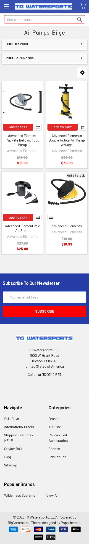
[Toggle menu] (6, 6)
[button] (82, 72)
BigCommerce (18, 522)
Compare (38, 127)
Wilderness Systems (19, 495)
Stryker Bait (13, 448)
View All (52, 495)
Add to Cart (18, 127)
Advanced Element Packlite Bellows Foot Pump (22, 140)
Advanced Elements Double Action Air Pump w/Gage (67, 140)
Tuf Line (55, 427)
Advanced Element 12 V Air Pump (22, 228)
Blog (7, 457)
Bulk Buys (11, 418)
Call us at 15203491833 (44, 374)
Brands (54, 418)
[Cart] (84, 6)
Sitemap (10, 465)
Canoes (54, 448)
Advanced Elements (67, 226)
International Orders (19, 427)
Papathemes (70, 522)
